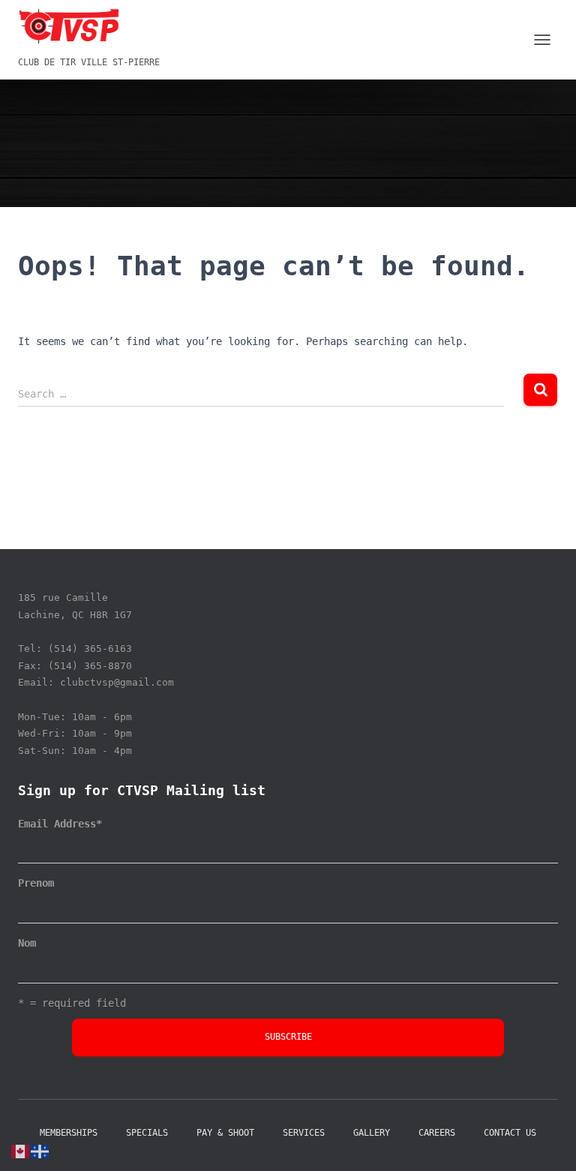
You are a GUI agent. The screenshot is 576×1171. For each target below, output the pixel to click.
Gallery (371, 1132)
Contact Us (510, 1132)
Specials (147, 1132)
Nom (27, 943)
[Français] (40, 1151)
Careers (436, 1132)
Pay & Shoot (225, 1132)
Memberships (69, 1132)
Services (304, 1132)
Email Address (60, 824)
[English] (21, 1151)
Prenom (36, 883)
